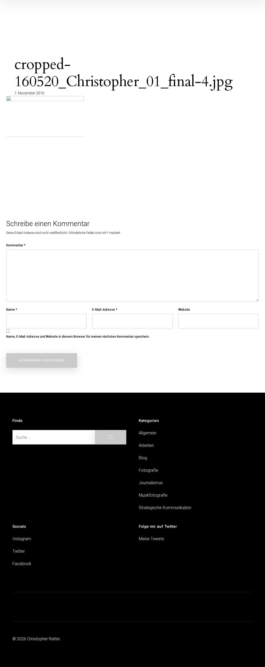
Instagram (21, 538)
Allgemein (147, 432)
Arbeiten (146, 445)
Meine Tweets (151, 538)
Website (184, 309)
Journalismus (151, 482)
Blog (143, 457)
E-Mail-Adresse (104, 309)
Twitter (18, 551)
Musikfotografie (153, 495)
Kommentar (15, 245)
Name (11, 309)
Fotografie (148, 470)
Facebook (21, 563)
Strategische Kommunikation (165, 507)
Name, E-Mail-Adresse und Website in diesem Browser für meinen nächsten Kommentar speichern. (78, 336)
